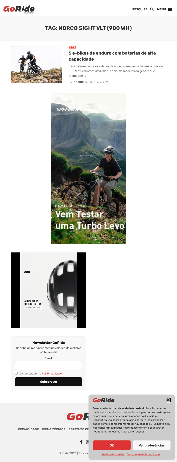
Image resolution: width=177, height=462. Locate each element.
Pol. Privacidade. (52, 373)
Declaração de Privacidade (143, 454)
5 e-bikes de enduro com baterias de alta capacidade (112, 56)
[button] (168, 400)
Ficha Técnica (54, 429)
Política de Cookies (113, 454)
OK (112, 445)
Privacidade (28, 429)
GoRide (79, 82)
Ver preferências (152, 445)
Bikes (72, 47)
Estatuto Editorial (85, 429)
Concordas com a (40, 373)
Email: (49, 358)
